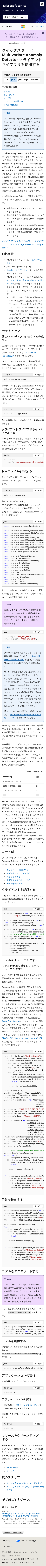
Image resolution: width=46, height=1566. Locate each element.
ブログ (33, 1552)
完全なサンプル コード (26, 1405)
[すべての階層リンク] (4, 43)
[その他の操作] (42, 43)
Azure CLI (11, 1471)
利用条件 (5, 1562)
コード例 (7, 98)
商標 (13, 1562)
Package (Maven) (24, 244)
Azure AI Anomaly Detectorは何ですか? (24, 1483)
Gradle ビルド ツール (16, 270)
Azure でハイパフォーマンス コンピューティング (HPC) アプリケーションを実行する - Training (21, 1515)
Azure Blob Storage (11, 1021)
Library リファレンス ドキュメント (17, 241)
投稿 (3, 1555)
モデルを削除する (14, 883)
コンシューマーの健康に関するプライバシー (19, 1559)
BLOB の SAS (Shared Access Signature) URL (22, 1038)
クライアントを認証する (13, 101)
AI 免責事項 (6, 1552)
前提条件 (7, 91)
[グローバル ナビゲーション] (2, 26)
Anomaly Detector (16, 43)
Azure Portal (12, 1467)
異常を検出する (13, 876)
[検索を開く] (32, 26)
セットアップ (9, 95)
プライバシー (13, 1555)
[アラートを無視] (42, 4)
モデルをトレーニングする (18, 873)
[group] (23, 462)
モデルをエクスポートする (18, 880)
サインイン (39, 26)
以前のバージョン (21, 1552)
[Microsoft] (23, 26)
